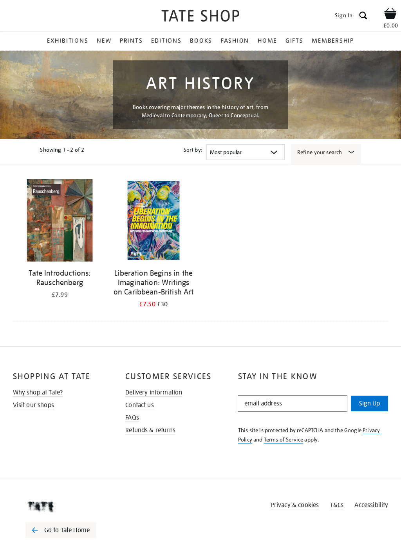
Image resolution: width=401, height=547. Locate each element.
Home (267, 41)
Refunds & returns (150, 430)
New (104, 41)
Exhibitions (67, 41)
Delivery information (153, 392)
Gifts (294, 41)
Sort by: (193, 149)
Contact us (139, 405)
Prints (131, 41)
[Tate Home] (66, 506)
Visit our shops (33, 405)
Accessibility (371, 505)
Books (201, 41)
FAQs (132, 418)
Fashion (235, 41)
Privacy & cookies (295, 505)
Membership (333, 41)
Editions (166, 41)
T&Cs (337, 505)
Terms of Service (283, 439)
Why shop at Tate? (38, 392)
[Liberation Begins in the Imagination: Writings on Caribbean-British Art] (153, 221)
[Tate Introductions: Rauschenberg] (60, 221)
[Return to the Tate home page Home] (200, 17)
